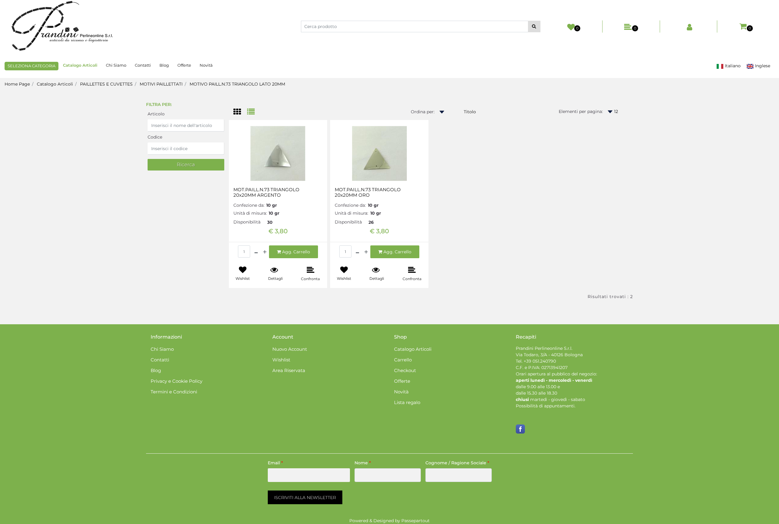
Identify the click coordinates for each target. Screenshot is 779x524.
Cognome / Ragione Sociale (457, 463)
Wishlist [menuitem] (281, 360)
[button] (534, 26)
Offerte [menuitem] (184, 65)
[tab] (240, 112)
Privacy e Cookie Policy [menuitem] (176, 381)
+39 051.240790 (540, 361)
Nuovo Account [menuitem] (289, 349)
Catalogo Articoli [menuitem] (80, 65)
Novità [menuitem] (206, 65)
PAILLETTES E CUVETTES (106, 84)
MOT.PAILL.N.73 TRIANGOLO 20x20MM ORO (368, 192)
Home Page (17, 84)
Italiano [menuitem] (732, 66)
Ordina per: (423, 111)
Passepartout (415, 520)
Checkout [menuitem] (405, 370)
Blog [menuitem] (164, 65)
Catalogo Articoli (55, 84)
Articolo (156, 114)
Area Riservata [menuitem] (288, 370)
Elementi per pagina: (581, 111)
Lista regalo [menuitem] (407, 402)
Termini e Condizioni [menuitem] (174, 392)
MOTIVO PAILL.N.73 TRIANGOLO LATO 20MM (237, 84)
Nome (363, 463)
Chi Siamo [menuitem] (116, 65)
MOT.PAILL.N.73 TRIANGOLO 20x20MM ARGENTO (266, 192)
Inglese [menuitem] (762, 66)
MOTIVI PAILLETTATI (161, 84)
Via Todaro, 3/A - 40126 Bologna (549, 354)
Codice (155, 137)
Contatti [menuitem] (143, 65)
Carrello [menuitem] (403, 360)
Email (275, 463)
